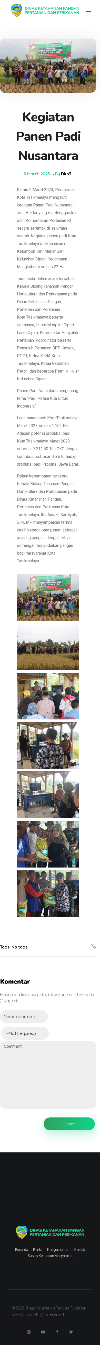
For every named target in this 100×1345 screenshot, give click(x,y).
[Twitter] (71, 1332)
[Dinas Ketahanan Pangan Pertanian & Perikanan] (45, 11)
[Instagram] (29, 1332)
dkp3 (66, 173)
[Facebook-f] (57, 1332)
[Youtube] (43, 1332)
